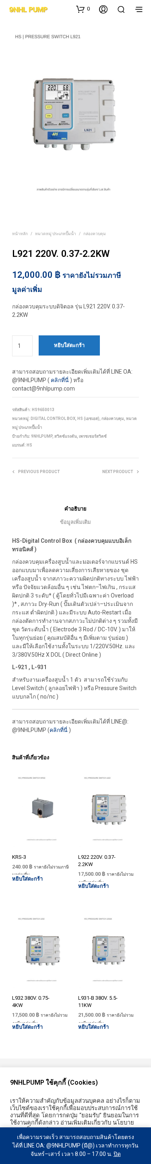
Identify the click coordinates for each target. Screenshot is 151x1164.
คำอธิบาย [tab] (75, 509)
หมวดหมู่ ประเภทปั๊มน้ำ (55, 234)
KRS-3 (19, 857)
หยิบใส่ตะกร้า (27, 879)
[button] (83, 9)
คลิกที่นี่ (60, 380)
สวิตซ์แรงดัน (65, 436)
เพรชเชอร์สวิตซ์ (93, 436)
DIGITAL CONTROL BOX (53, 418)
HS (29, 445)
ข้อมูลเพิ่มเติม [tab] (75, 522)
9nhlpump (41, 436)
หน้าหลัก (20, 234)
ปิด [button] (117, 1154)
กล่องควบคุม (94, 234)
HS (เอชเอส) (88, 418)
